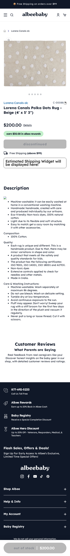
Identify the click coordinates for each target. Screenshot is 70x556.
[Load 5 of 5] (40, 94)
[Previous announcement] (5, 4)
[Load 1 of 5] (29, 94)
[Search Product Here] (12, 15)
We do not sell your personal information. (35, 538)
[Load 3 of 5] (35, 94)
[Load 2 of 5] (32, 94)
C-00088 (58, 102)
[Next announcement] (65, 4)
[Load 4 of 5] (37, 94)
